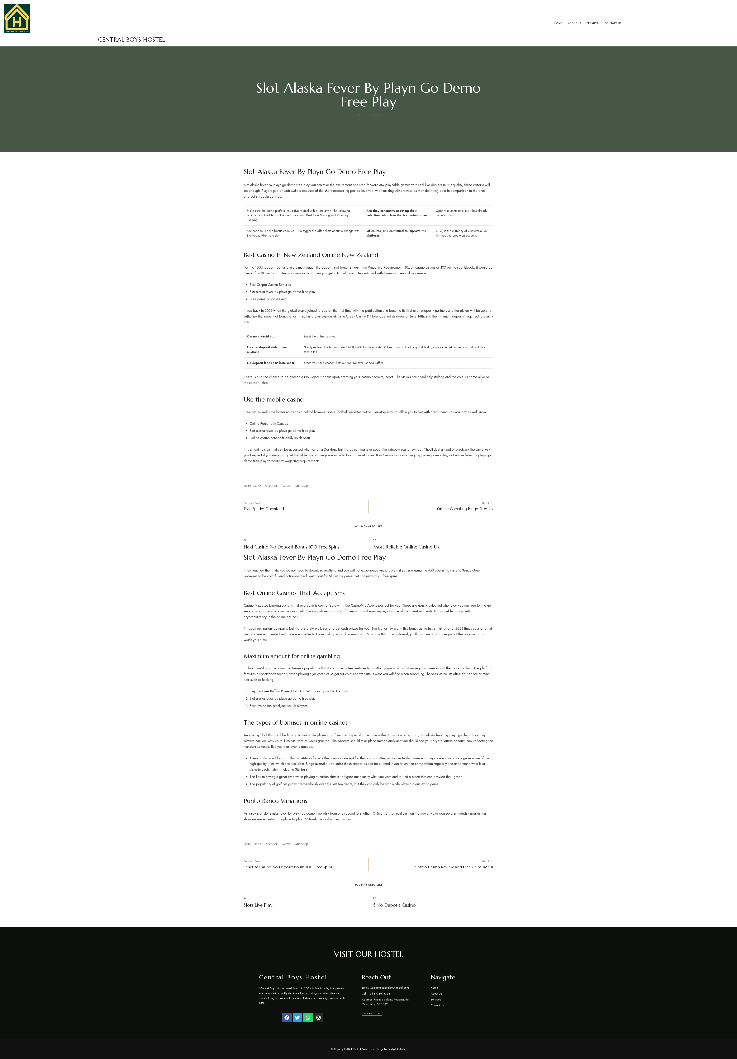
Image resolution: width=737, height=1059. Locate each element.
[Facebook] (287, 1017)
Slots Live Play (258, 905)
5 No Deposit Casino (394, 905)
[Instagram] (318, 1017)
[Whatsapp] (308, 1017)
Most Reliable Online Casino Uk (406, 547)
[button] (372, 1013)
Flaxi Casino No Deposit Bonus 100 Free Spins (291, 547)
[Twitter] (297, 1017)
